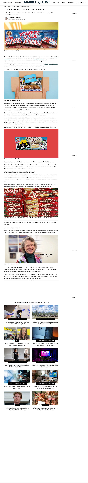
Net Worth (71, 2)
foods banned (37, 164)
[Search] (76, 2)
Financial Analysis (11, 6)
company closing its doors (51, 64)
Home (5, 6)
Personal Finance (7, 2)
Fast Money (56, 2)
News (63, 2)
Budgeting (18, 2)
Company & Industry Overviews (22, 6)
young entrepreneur (38, 58)
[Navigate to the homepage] (37, 2)
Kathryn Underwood (15, 17)
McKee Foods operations (15, 271)
